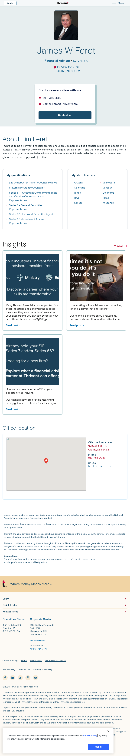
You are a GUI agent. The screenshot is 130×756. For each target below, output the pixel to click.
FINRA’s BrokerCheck (53, 722)
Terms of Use (24, 669)
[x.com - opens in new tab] (20, 677)
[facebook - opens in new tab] (5, 677)
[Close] (108, 731)
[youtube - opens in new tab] (35, 677)
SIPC (45, 698)
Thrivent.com (32, 722)
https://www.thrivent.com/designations (27, 562)
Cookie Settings (11, 660)
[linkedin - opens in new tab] (12, 677)
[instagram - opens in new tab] (28, 677)
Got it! (98, 747)
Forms (24, 660)
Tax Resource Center (55, 660)
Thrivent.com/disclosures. (72, 702)
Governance (36, 660)
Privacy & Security (42, 669)
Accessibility (9, 669)
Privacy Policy (90, 736)
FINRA (35, 698)
